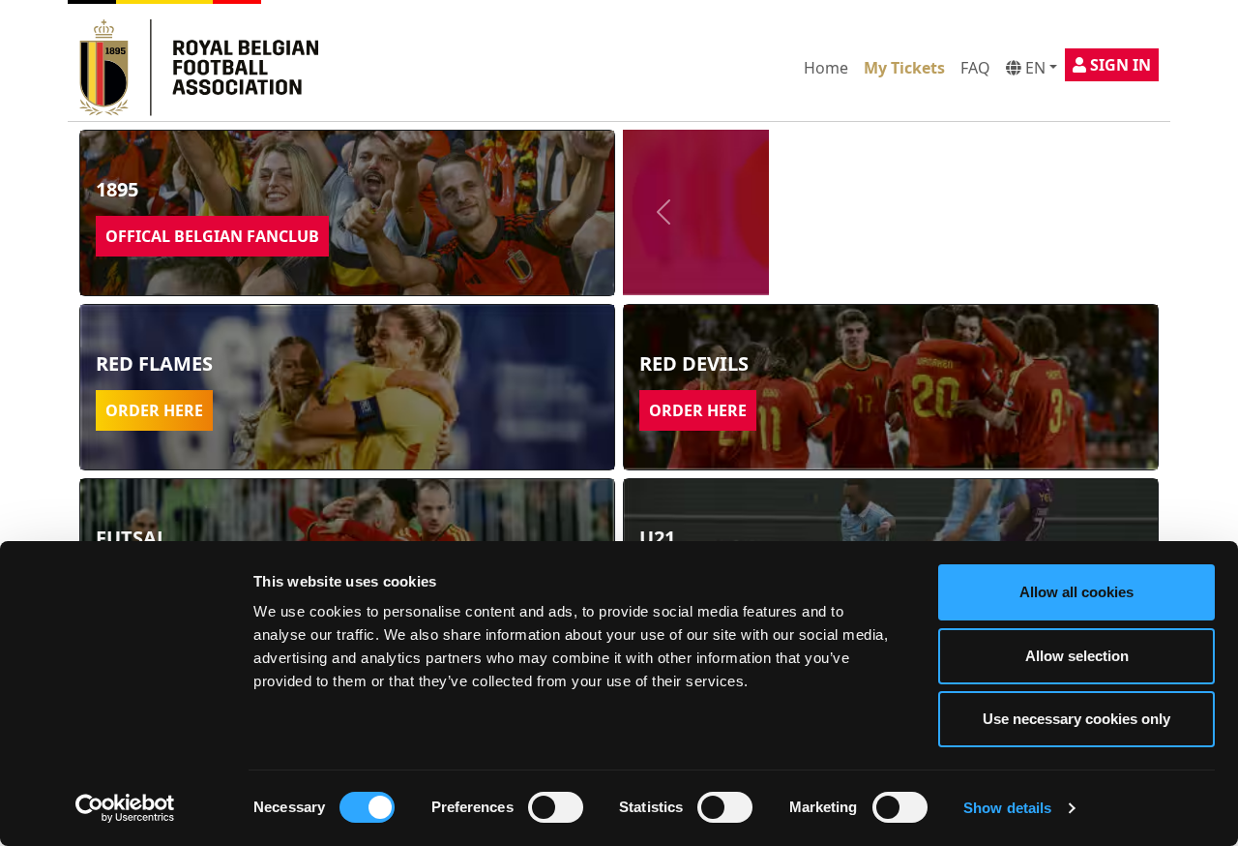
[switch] (555, 807)
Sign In (1118, 65)
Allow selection (1077, 656)
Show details (1007, 808)
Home (826, 67)
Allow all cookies (1076, 592)
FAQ (975, 67)
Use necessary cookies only (1076, 718)
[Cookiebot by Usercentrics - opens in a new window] (125, 808)
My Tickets (904, 67)
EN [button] (1033, 67)
